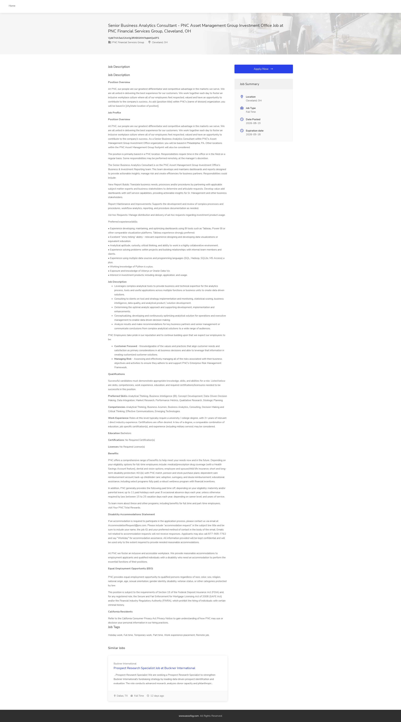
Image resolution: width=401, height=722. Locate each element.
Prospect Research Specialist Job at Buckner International (154, 668)
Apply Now (261, 69)
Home (12, 6)
